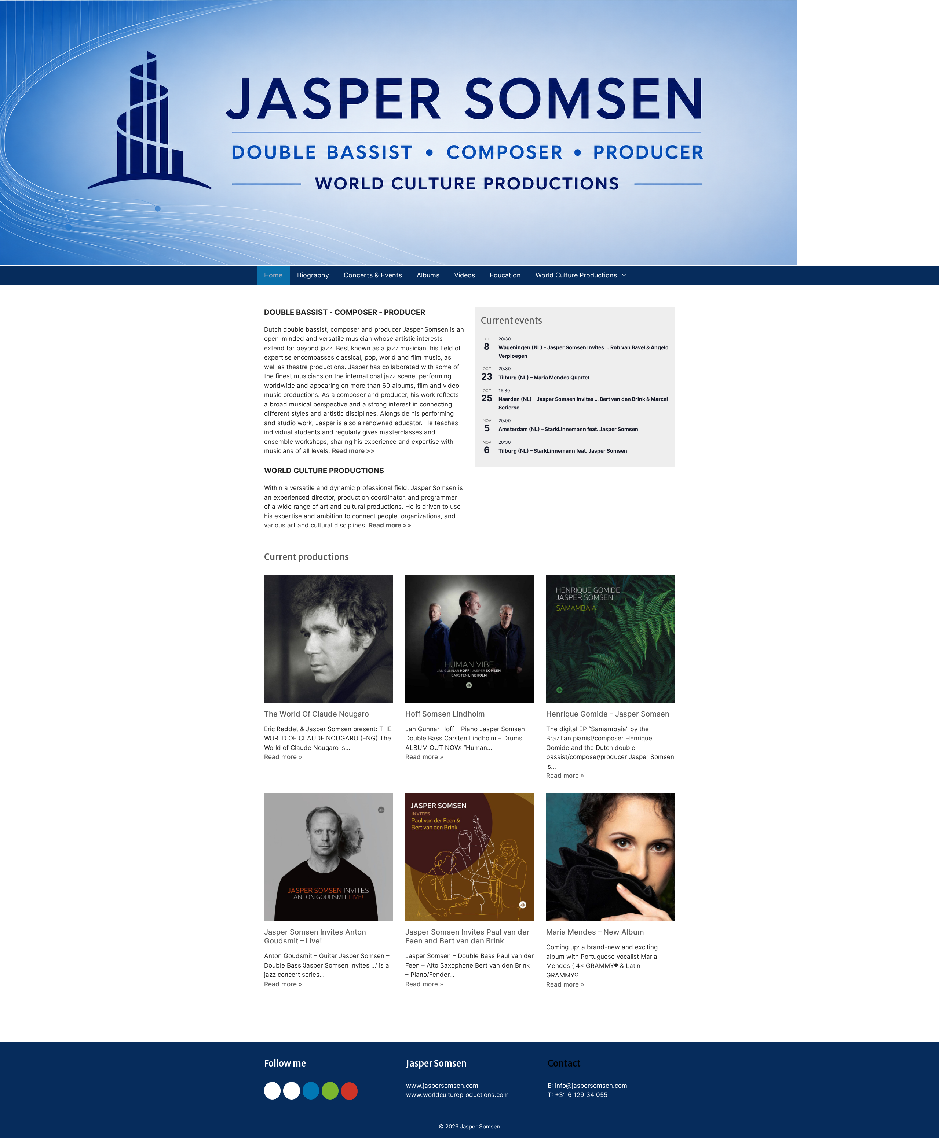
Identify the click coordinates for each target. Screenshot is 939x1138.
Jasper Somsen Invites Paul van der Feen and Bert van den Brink (467, 936)
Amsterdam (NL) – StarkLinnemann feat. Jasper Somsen (568, 429)
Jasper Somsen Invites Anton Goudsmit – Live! (315, 936)
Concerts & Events (373, 275)
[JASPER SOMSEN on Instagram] (291, 1091)
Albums (428, 275)
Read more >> (390, 525)
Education (505, 275)
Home (273, 275)
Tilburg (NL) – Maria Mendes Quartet (543, 377)
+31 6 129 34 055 (581, 1094)
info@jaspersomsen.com (591, 1085)
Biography (313, 275)
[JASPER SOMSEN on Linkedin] (311, 1091)
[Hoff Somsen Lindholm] (469, 698)
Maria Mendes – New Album (595, 932)
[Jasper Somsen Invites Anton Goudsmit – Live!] (328, 916)
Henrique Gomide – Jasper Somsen (607, 714)
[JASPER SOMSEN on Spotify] (330, 1091)
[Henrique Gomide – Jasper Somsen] (610, 698)
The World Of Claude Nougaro (316, 714)
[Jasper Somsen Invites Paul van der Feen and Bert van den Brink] (469, 916)
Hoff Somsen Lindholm (445, 714)
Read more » (283, 756)
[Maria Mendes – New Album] (610, 916)
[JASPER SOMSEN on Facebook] (272, 1091)
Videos (464, 275)
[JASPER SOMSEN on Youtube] (349, 1091)
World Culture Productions (576, 275)
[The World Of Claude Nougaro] (328, 698)
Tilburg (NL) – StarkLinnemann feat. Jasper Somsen (562, 451)
